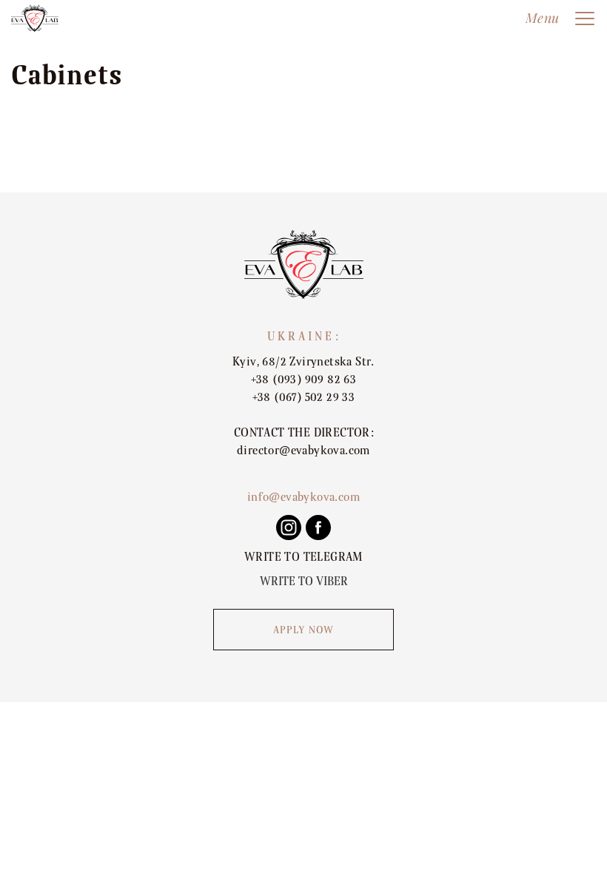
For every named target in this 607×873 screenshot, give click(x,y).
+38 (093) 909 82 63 (304, 379)
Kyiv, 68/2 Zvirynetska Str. (303, 361)
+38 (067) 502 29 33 (303, 397)
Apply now (304, 630)
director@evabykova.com (303, 450)
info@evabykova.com (303, 497)
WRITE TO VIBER (304, 581)
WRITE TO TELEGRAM (303, 557)
